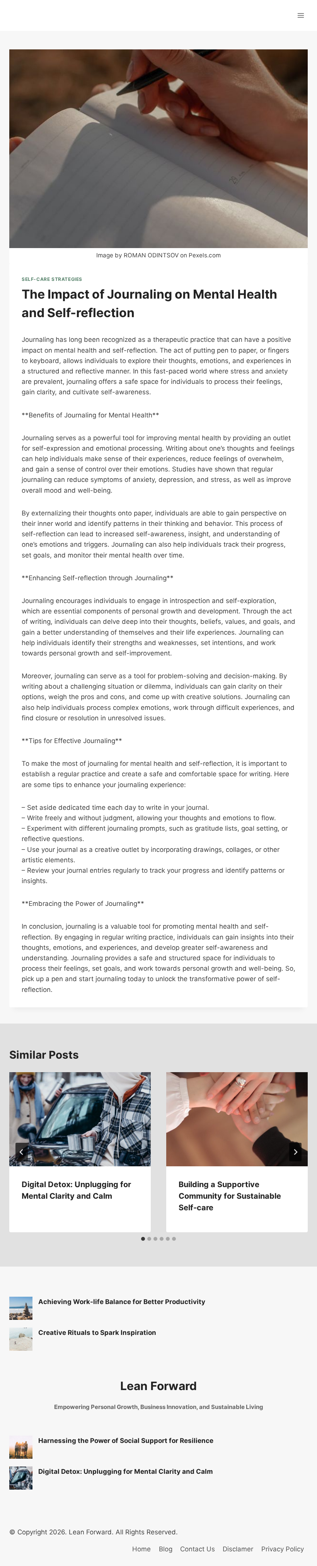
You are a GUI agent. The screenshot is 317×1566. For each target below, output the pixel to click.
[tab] (143, 1239)
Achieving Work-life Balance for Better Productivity (121, 1302)
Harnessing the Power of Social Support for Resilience (125, 1440)
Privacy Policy (282, 1549)
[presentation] (80, 1119)
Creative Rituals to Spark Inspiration (97, 1332)
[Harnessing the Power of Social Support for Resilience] (20, 1447)
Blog (165, 1549)
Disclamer (238, 1549)
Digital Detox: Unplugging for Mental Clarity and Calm (125, 1471)
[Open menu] (300, 15)
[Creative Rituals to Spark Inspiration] (20, 1339)
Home (141, 1549)
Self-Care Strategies (52, 279)
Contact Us (197, 1549)
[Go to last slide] (21, 1152)
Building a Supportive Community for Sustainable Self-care (230, 1196)
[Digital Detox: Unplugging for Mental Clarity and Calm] (20, 1478)
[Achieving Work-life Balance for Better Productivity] (20, 1308)
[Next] (295, 1152)
